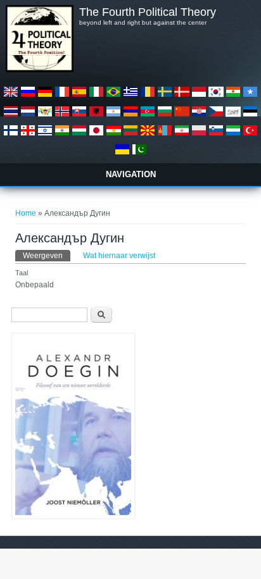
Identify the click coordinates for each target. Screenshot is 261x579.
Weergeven (46, 255)
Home (25, 213)
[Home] (39, 69)
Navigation (131, 174)
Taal (21, 273)
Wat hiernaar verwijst (119, 255)
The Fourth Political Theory (147, 12)
